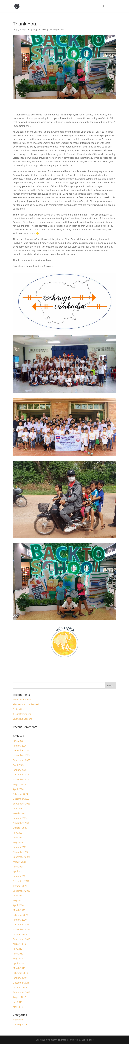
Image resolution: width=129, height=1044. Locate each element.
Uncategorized (56, 29)
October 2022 (20, 827)
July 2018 (17, 1001)
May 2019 (18, 958)
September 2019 (21, 939)
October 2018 (20, 987)
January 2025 (20, 769)
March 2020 (19, 910)
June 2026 (18, 740)
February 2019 (20, 972)
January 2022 (20, 847)
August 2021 (19, 861)
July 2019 (17, 948)
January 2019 (20, 977)
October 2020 (20, 885)
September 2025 (21, 760)
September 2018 (21, 992)
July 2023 (17, 808)
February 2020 (20, 914)
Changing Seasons (22, 718)
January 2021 (20, 876)
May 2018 (18, 1006)
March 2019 (19, 968)
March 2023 (19, 813)
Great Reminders (22, 713)
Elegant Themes (57, 1039)
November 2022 (21, 822)
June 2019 (18, 953)
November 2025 (21, 755)
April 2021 (18, 871)
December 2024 (21, 774)
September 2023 (21, 803)
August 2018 (19, 997)
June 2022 (18, 837)
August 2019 (19, 943)
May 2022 (18, 842)
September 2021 (21, 856)
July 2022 (17, 832)
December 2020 (21, 881)
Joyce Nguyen (23, 29)
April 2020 (18, 905)
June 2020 (18, 895)
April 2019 (18, 963)
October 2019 (20, 934)
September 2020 (21, 890)
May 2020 (18, 900)
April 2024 (18, 789)
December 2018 (21, 982)
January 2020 (20, 919)
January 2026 (20, 745)
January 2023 (20, 818)
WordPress (88, 1039)
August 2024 (19, 784)
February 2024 (20, 794)
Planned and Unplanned (26, 704)
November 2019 (21, 929)
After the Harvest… (23, 699)
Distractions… (20, 709)
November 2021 (21, 851)
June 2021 (18, 866)
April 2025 (18, 764)
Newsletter (18, 1019)
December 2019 (21, 924)
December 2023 (21, 798)
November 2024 (21, 779)
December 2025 (21, 750)
